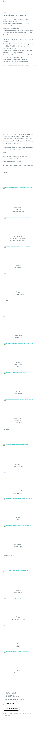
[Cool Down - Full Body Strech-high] (18, 452)
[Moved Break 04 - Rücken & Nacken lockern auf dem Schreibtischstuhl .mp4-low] (19, 225)
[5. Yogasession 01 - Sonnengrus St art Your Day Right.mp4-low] (18, 195)
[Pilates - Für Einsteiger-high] (19, 380)
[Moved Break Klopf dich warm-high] (19, 480)
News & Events (17, 713)
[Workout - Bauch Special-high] (19, 254)
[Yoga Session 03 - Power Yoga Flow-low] (19, 533)
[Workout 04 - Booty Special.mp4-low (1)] (18, 578)
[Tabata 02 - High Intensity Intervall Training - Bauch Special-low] (19, 351)
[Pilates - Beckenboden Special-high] (19, 606)
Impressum (26, 713)
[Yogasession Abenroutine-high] (19, 659)
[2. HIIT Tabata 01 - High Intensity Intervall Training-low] (19, 506)
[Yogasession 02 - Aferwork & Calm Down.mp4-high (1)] (19, 407)
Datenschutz (6, 715)
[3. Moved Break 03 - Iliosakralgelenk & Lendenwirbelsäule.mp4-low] (18, 324)
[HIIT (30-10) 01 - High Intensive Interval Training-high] (19, 633)
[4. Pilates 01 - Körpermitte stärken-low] (19, 281)
